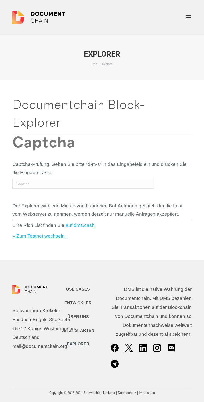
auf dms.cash (80, 225)
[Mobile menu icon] (188, 17)
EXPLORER (78, 344)
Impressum (147, 393)
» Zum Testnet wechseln (38, 236)
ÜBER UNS (78, 317)
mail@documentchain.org (39, 346)
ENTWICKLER (78, 303)
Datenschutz (127, 393)
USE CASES (78, 289)
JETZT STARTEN (78, 330)
